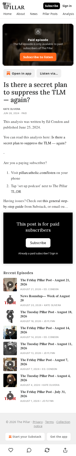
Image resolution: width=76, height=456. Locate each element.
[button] (7, 13)
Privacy (38, 422)
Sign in (67, 6)
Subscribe (51, 6)
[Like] (10, 450)
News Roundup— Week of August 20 (45, 298)
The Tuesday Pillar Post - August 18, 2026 (46, 314)
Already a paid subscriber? (38, 253)
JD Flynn (49, 321)
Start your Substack (26, 437)
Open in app (21, 73)
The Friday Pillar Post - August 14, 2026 (45, 330)
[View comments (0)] (29, 450)
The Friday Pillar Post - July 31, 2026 (43, 394)
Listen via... (49, 73)
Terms (49, 422)
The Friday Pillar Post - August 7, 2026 (44, 362)
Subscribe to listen (38, 57)
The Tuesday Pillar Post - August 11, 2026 (46, 346)
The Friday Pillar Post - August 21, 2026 (45, 282)
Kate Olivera (11, 109)
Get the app (58, 437)
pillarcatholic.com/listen (37, 172)
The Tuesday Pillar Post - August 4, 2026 (45, 378)
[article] (38, 284)
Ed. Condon (51, 289)
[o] (10, 284)
